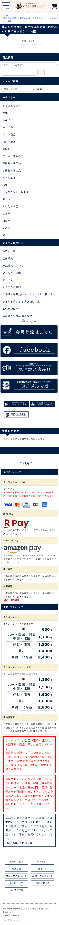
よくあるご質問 (11, 287)
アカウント (42, 861)
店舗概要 (7, 258)
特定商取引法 (42, 883)
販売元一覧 (9, 251)
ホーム (5, 15)
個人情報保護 (16, 890)
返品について (16, 883)
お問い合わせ (16, 861)
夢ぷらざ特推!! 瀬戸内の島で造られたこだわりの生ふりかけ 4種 (30, 20)
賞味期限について (12, 309)
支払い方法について (16, 876)
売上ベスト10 (10, 280)
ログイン (42, 869)
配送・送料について (42, 876)
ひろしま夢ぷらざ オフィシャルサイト (16, 920)
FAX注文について (13, 265)
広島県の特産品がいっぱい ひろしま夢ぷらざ (29, 294)
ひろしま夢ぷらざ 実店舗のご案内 (22, 301)
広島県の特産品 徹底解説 (17, 316)
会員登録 (16, 869)
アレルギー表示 (11, 273)
